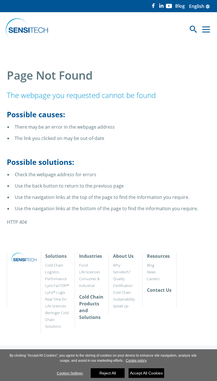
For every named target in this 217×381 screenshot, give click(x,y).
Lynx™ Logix (55, 292)
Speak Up (121, 305)
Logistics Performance (56, 275)
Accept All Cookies (146, 373)
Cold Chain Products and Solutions (91, 307)
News (151, 271)
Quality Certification (123, 282)
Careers (153, 278)
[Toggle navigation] (206, 29)
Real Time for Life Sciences (56, 302)
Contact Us (159, 290)
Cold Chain (54, 265)
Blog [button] (180, 6)
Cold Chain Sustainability (124, 296)
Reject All (107, 373)
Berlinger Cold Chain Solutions (57, 319)
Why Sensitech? (121, 268)
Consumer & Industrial (89, 282)
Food (83, 265)
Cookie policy (136, 361)
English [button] (199, 6)
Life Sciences (89, 271)
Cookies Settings (70, 373)
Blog (150, 265)
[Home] (27, 29)
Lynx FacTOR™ (57, 285)
